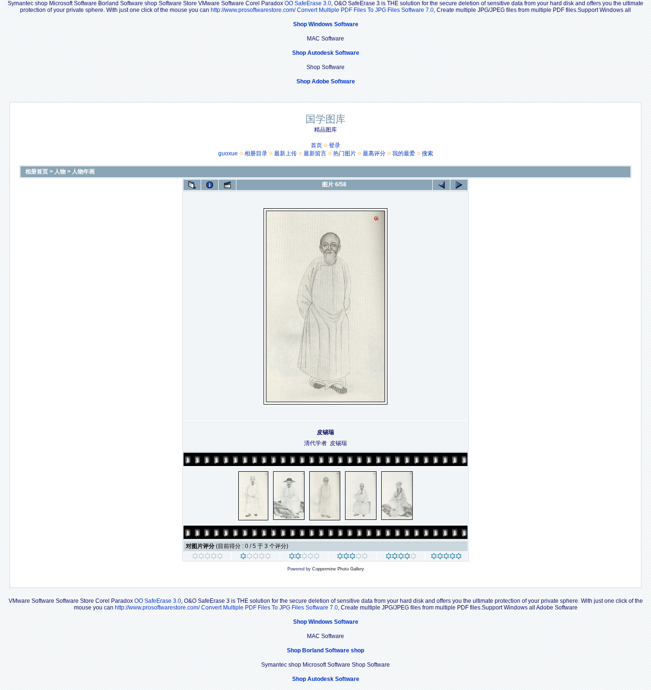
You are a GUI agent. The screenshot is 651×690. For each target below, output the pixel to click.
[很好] (352, 557)
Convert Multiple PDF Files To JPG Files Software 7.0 (365, 10)
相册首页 (36, 171)
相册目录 (255, 153)
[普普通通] (304, 557)
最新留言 (315, 153)
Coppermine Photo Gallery (338, 569)
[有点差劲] (255, 557)
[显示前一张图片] (441, 185)
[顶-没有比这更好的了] (446, 557)
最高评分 (374, 153)
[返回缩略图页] (192, 185)
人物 (60, 171)
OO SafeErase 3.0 (308, 3)
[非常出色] (401, 557)
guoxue (228, 153)
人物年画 (83, 171)
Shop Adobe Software (325, 81)
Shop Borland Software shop (325, 650)
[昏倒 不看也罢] (207, 557)
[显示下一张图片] (459, 185)
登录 (334, 145)
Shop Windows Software (325, 24)
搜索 (427, 153)
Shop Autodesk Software (325, 53)
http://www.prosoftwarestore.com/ (253, 10)
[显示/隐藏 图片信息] (209, 185)
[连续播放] (227, 185)
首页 (316, 145)
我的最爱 (403, 153)
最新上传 (285, 153)
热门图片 (344, 153)
